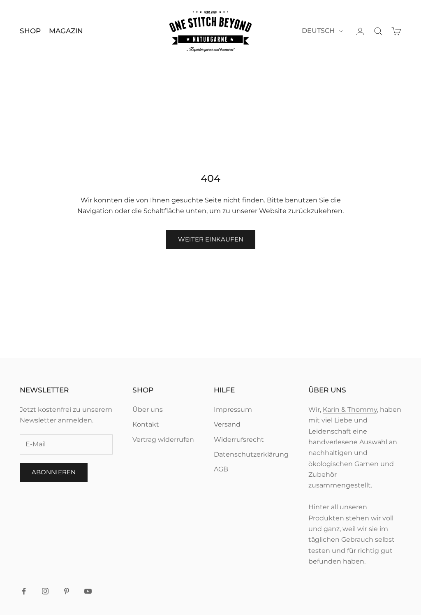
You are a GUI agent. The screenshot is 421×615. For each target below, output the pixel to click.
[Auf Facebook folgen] (24, 591)
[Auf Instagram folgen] (45, 591)
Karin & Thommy (350, 409)
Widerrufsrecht (239, 439)
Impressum (233, 409)
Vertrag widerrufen (163, 439)
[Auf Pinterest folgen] (66, 591)
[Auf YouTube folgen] (88, 591)
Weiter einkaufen (210, 239)
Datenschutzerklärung (251, 454)
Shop (30, 31)
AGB (221, 469)
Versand (227, 424)
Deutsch (318, 31)
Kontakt (145, 424)
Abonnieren (54, 472)
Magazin (66, 31)
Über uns (147, 409)
